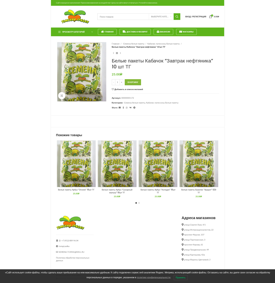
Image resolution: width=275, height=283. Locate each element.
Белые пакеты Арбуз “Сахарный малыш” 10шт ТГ (117, 191)
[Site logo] (75, 16)
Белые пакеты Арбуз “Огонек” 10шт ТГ (76, 189)
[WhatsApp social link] (126, 108)
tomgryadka (64, 246)
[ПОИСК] (177, 16)
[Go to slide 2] (139, 203)
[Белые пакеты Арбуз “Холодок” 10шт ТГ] (158, 163)
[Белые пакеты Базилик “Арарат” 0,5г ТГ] (199, 163)
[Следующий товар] (120, 53)
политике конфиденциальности (153, 277)
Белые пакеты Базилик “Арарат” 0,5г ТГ (198, 191)
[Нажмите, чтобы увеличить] (61, 95)
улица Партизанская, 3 (194, 239)
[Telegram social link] (134, 108)
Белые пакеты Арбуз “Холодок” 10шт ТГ (158, 191)
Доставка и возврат (137, 32)
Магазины (188, 32)
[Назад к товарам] (117, 53)
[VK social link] (130, 108)
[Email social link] (120, 108)
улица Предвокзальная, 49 (196, 249)
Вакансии (165, 32)
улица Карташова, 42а (194, 254)
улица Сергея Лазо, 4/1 (195, 224)
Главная (109, 32)
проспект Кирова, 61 (193, 244)
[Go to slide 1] (136, 203)
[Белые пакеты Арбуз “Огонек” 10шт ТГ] (76, 163)
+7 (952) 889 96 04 (69, 240)
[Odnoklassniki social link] (123, 108)
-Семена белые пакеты (133, 43)
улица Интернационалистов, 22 (199, 229)
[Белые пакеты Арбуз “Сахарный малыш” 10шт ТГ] (117, 163)
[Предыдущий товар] (113, 53)
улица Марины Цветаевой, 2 (197, 259)
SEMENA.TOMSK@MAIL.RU (71, 252)
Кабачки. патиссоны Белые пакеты (163, 43)
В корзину (133, 82)
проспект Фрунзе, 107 (194, 234)
